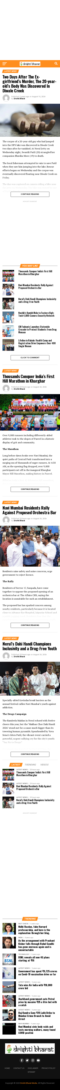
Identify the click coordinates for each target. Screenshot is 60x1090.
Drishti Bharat (19, 99)
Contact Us (18, 1068)
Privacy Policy (48, 1068)
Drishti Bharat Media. (29, 1083)
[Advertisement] (30, 30)
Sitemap (31, 1072)
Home (7, 1068)
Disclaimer (33, 1068)
